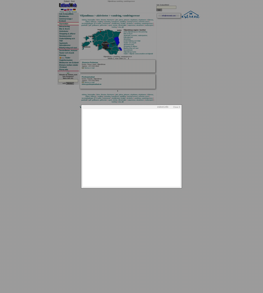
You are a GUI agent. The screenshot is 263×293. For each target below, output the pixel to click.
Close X (176, 107)
